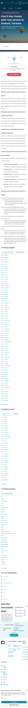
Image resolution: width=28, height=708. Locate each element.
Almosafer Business (10, 652)
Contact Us (20, 645)
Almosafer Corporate (10, 655)
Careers (10, 649)
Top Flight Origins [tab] (20, 252)
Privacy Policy (15, 649)
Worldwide (4, 684)
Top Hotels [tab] (15, 413)
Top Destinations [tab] (6, 413)
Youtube (25, 656)
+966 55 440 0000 (19, 630)
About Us (9, 645)
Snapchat (25, 659)
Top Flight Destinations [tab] (7, 252)
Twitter (25, 654)
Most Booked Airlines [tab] (7, 493)
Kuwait (4, 669)
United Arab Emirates (4, 673)
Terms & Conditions (15, 645)
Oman (4, 679)
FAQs (19, 649)
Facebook (25, 647)
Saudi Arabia (4, 666)
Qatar (4, 682)
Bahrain (4, 677)
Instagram (25, 652)
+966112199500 (19, 625)
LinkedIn (25, 649)
